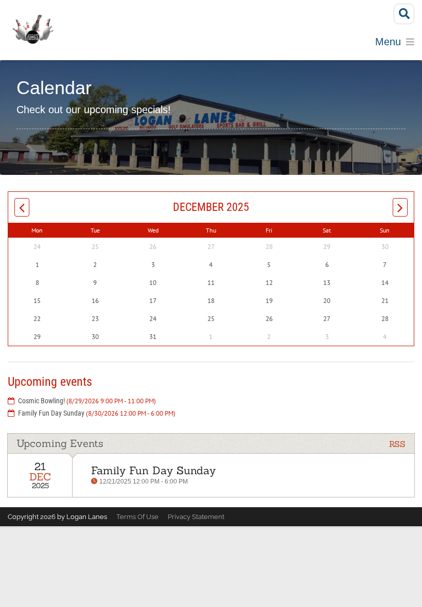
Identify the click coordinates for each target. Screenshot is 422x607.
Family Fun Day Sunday (96, 413)
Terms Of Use (137, 517)
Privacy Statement (196, 517)
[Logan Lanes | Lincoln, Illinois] (32, 30)
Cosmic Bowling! (87, 401)
